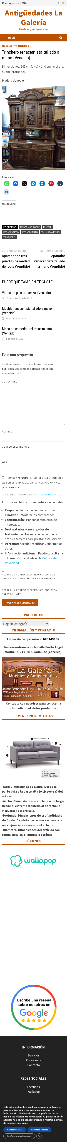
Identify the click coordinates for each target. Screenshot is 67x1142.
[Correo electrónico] (63, 3)
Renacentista (11, 232)
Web (4, 461)
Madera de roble (30, 227)
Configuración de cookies (19, 1136)
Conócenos (33, 1060)
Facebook (33, 1087)
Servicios (33, 1055)
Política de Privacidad (48, 494)
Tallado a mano (50, 232)
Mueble (47, 227)
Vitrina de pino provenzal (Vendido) (26, 293)
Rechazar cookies (39, 1129)
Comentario (11, 381)
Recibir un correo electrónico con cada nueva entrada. (29, 591)
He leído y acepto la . (33, 494)
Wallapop (34, 1092)
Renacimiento (30, 232)
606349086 (51, 639)
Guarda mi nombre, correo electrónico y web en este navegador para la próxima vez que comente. (32, 482)
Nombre (7, 431)
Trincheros (21, 45)
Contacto (33, 1065)
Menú (11, 38)
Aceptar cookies (15, 1129)
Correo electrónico (16, 446)
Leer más (22, 1123)
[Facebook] (59, 3)
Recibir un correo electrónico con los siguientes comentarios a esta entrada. (29, 576)
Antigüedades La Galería (33, 17)
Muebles (7, 45)
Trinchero (9, 237)
